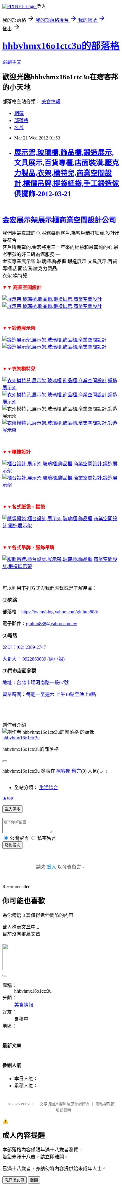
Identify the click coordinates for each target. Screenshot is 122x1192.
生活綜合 (48, 787)
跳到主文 (11, 62)
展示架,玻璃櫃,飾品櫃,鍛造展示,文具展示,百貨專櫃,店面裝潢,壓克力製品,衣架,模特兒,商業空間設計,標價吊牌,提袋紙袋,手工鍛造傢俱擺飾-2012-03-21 (66, 173)
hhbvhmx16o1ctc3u (21, 737)
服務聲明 (63, 1110)
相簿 (19, 113)
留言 (76, 771)
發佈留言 (12, 845)
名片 (19, 127)
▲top (7, 797)
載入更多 (12, 809)
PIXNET (27, 1104)
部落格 (21, 120)
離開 (34, 1180)
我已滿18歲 (14, 1180)
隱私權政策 (105, 1104)
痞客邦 (63, 771)
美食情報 (50, 101)
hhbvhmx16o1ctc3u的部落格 (61, 45)
